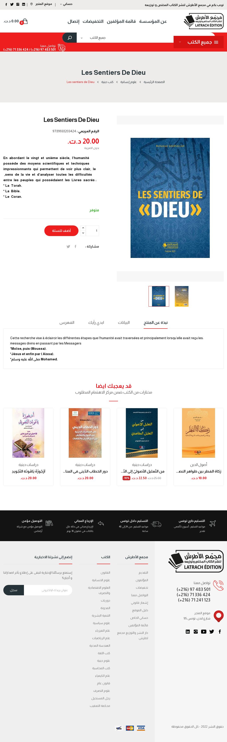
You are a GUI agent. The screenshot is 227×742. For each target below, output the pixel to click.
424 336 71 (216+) (15, 49)
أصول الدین (198, 465)
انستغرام (196, 632)
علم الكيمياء (102, 675)
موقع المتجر (43, 4)
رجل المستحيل (100, 698)
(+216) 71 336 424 (193, 594)
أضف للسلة (61, 231)
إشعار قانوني (139, 602)
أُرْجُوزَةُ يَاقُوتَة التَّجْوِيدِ (28, 471)
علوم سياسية (101, 623)
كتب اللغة (104, 653)
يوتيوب (204, 632)
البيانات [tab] (124, 322)
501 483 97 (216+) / (42, 49)
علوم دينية (103, 660)
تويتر (212, 632)
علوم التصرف (101, 690)
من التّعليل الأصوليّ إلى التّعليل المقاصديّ (141, 471)
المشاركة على (75, 246)
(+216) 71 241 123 (194, 600)
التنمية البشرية (101, 615)
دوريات (105, 600)
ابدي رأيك (96, 322)
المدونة (105, 608)
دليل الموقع (140, 610)
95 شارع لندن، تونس (197, 618)
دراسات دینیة (28, 465)
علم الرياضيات (101, 638)
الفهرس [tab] (66, 322)
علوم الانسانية (101, 580)
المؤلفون (142, 580)
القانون (105, 572)
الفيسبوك (220, 632)
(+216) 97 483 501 (193, 589)
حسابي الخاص (139, 617)
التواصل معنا (139, 595)
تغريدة (68, 246)
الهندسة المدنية (99, 645)
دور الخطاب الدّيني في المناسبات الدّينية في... (85, 471)
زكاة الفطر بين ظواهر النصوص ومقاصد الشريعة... (198, 471)
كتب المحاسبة (101, 668)
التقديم (143, 572)
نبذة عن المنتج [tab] (156, 322)
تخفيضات (142, 587)
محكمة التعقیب (100, 705)
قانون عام (103, 683)
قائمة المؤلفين (138, 625)
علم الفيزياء (102, 630)
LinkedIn (188, 632)
